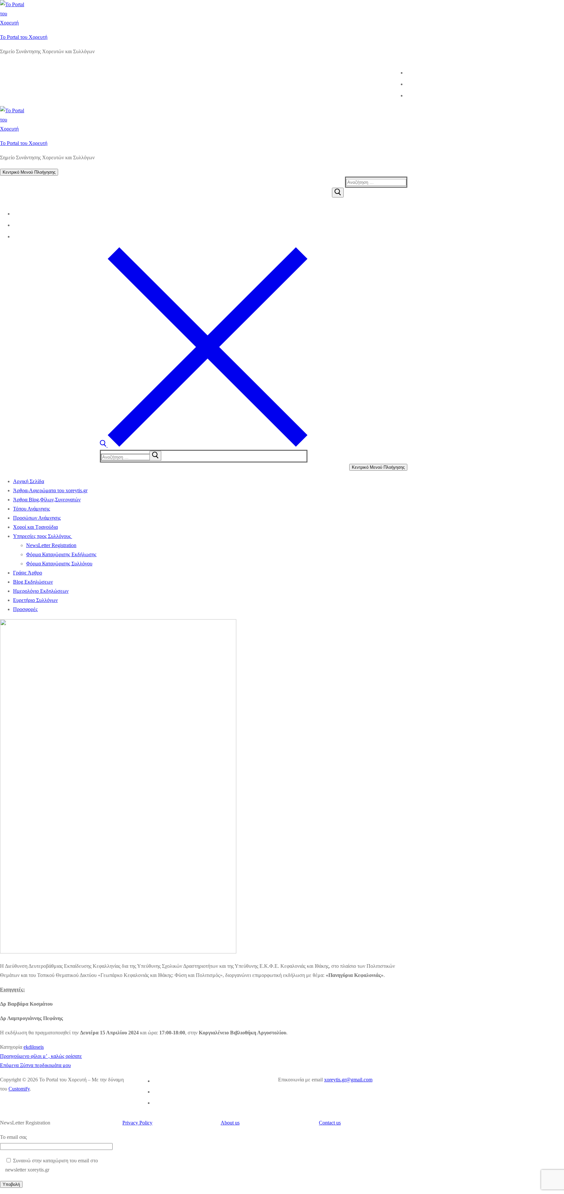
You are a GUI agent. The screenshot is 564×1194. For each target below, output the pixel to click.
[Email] (406, 95)
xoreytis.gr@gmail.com (348, 1079)
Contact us (330, 1122)
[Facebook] (406, 72)
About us (230, 1122)
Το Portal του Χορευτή (23, 37)
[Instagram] (406, 83)
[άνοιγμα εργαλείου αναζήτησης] (203, 445)
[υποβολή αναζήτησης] (155, 456)
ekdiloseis (34, 1047)
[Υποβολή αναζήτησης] (338, 192)
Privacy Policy (137, 1122)
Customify (19, 1089)
